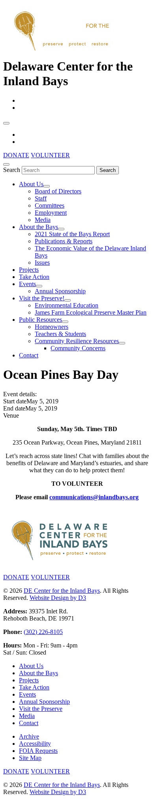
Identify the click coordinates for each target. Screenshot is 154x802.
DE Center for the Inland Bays (62, 590)
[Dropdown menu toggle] (46, 186)
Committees (49, 205)
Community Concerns (78, 348)
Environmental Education (66, 305)
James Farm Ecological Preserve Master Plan (90, 312)
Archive (29, 736)
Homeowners (51, 326)
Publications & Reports (63, 241)
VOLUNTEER (50, 155)
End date (14, 408)
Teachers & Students (60, 333)
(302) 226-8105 (43, 631)
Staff (41, 198)
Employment (51, 212)
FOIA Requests (38, 750)
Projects (29, 269)
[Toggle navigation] (6, 123)
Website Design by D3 (58, 597)
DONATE (16, 155)
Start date (14, 401)
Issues (42, 262)
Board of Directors (58, 191)
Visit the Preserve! (41, 298)
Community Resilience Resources (77, 341)
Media (43, 219)
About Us (31, 184)
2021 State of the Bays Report (72, 234)
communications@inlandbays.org (94, 497)
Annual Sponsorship (60, 291)
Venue (11, 415)
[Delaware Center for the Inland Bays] (62, 51)
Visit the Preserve (40, 708)
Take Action (34, 276)
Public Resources (40, 319)
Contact (28, 355)
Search (11, 169)
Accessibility (35, 743)
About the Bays (38, 226)
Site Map (30, 757)
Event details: (20, 394)
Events (27, 284)
